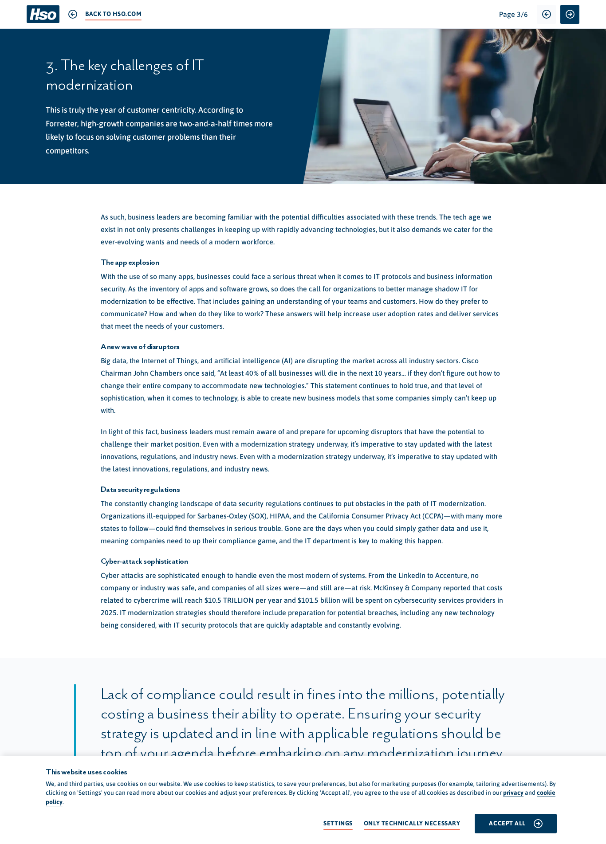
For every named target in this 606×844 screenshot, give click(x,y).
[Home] (43, 14)
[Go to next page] (569, 14)
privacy (513, 792)
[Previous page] (546, 14)
